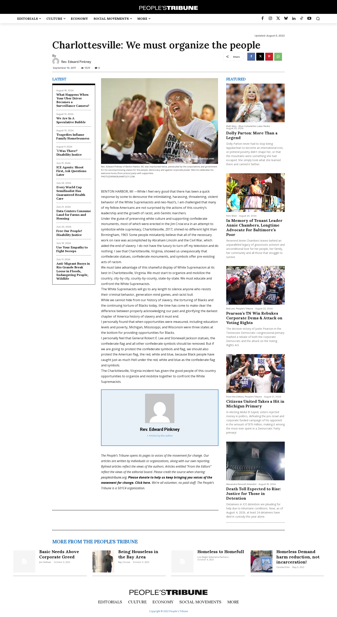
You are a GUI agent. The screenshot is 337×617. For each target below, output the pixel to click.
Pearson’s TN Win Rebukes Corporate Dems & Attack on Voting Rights (254, 318)
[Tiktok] (301, 18)
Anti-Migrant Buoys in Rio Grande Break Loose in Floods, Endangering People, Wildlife (73, 271)
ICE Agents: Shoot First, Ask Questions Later (71, 171)
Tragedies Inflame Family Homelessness (72, 136)
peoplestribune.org (114, 477)
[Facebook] (262, 18)
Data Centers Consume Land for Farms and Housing (73, 215)
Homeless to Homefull (220, 551)
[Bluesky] (286, 18)
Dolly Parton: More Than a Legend (252, 135)
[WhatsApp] (278, 57)
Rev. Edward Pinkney (76, 62)
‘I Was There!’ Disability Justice (69, 153)
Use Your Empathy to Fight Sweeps (72, 249)
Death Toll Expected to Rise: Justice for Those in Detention (253, 493)
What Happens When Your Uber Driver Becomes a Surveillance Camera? (72, 100)
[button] (318, 18)
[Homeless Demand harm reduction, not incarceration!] (262, 561)
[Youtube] (309, 18)
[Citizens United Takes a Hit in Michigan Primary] (255, 373)
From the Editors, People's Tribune (244, 397)
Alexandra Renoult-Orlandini (241, 484)
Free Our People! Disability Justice (69, 233)
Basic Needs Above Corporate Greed (59, 554)
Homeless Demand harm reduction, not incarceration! (297, 557)
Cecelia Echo (283, 567)
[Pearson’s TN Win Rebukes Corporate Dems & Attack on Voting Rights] (255, 285)
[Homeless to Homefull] (182, 561)
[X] (260, 57)
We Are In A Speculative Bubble (71, 120)
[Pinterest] (269, 57)
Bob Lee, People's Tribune (239, 308)
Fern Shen (231, 216)
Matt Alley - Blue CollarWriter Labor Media (248, 126)
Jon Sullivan (45, 562)
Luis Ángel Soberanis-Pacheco (213, 556)
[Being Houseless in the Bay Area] (103, 561)
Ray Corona (124, 562)
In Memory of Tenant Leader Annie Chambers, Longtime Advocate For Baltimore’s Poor (254, 227)
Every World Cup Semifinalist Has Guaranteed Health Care (70, 193)
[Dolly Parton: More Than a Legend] (255, 103)
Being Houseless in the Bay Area (138, 554)
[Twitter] (278, 18)
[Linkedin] (294, 18)
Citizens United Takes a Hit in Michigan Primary (255, 403)
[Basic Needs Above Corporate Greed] (24, 561)
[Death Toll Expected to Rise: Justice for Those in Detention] (255, 461)
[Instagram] (270, 18)
